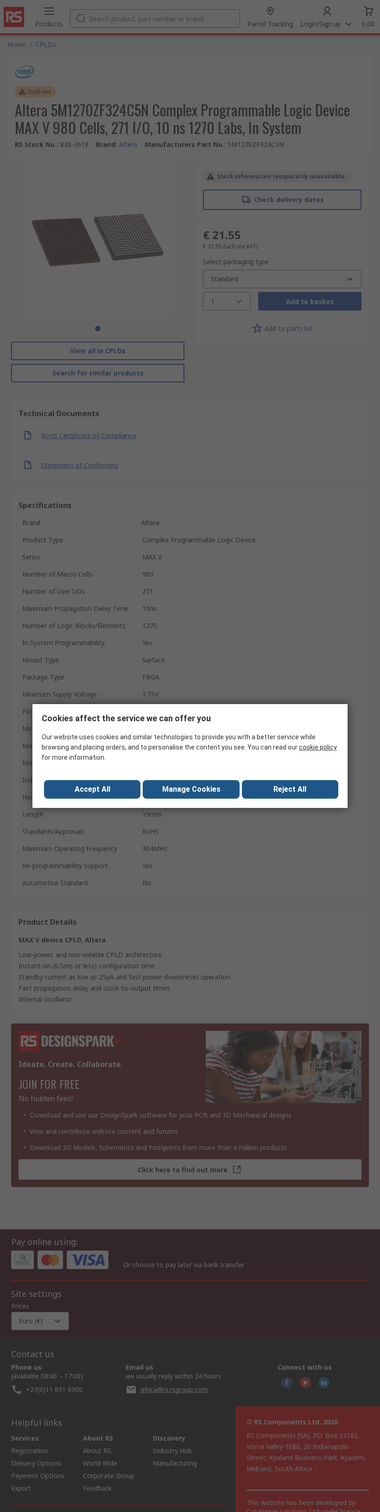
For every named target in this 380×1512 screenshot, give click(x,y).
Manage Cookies (191, 789)
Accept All (92, 789)
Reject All (289, 789)
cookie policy (318, 747)
